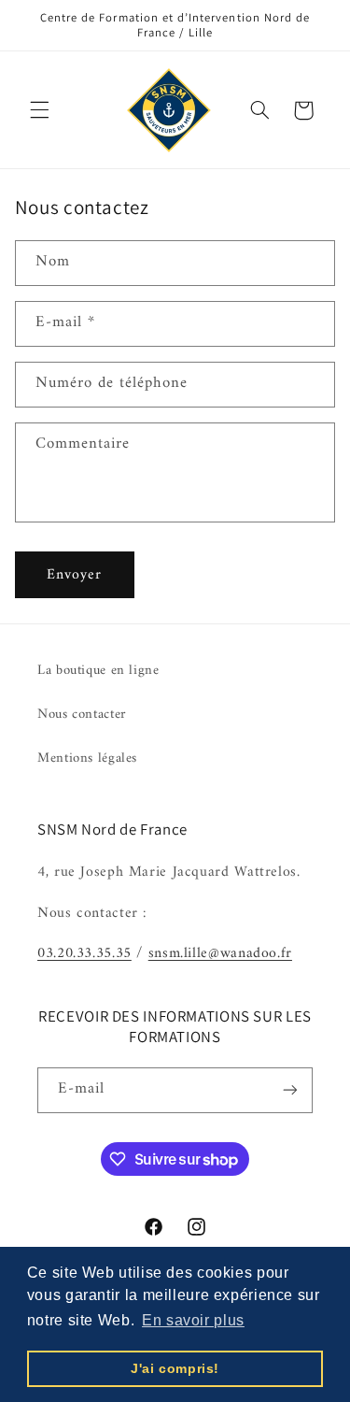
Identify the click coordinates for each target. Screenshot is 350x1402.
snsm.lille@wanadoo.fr (220, 953)
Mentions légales (87, 758)
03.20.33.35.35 (84, 953)
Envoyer (74, 575)
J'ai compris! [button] (175, 1368)
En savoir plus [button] (193, 1320)
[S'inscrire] (290, 1090)
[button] (39, 110)
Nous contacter (82, 714)
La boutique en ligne (98, 670)
